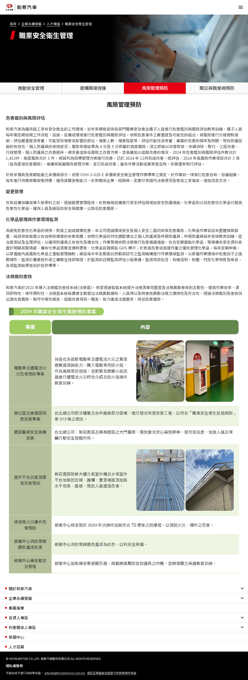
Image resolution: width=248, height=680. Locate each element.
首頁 (13, 23)
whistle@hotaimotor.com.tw (65, 673)
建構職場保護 (93, 88)
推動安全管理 (31, 88)
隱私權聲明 (14, 665)
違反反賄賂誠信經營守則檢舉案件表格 (111, 673)
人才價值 (53, 23)
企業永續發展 (31, 23)
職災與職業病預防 (217, 88)
